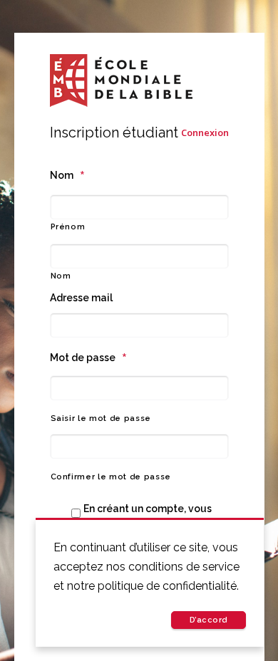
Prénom (68, 226)
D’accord (208, 620)
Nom (68, 175)
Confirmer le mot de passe (111, 477)
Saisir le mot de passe (101, 418)
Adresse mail (81, 297)
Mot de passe (89, 357)
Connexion (205, 132)
